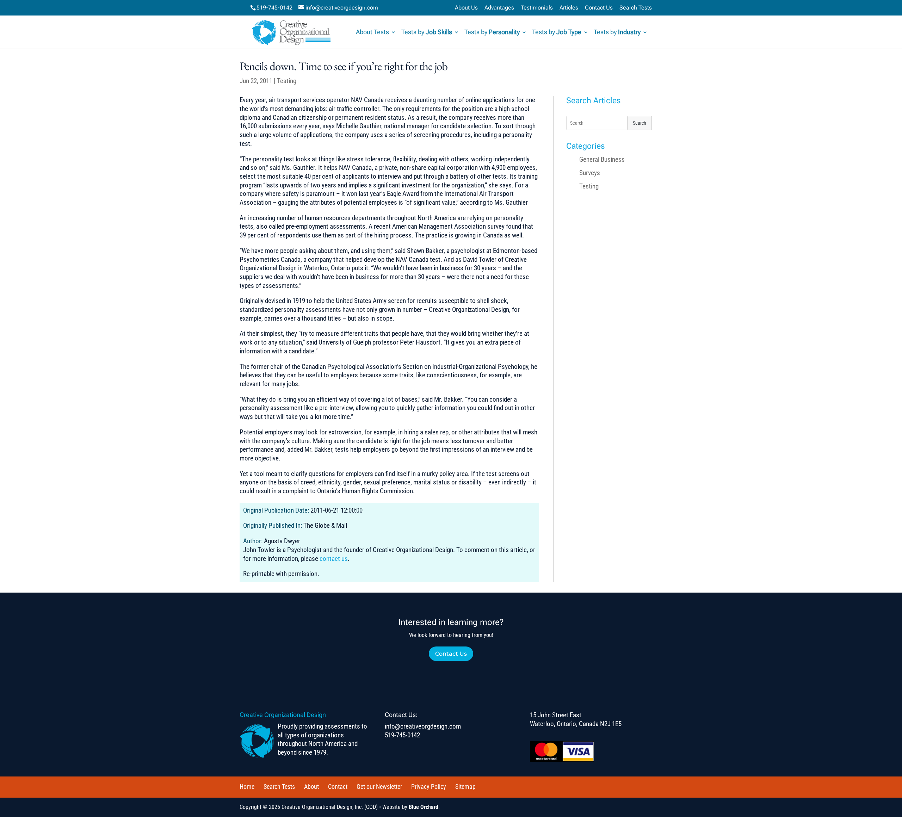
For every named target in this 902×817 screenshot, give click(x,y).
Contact (337, 786)
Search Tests (635, 8)
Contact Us (599, 8)
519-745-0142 (274, 7)
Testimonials (537, 8)
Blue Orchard (423, 807)
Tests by (426, 33)
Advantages (499, 8)
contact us (334, 559)
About (311, 786)
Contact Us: (401, 714)
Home (247, 786)
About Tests (372, 33)
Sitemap (465, 786)
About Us (466, 8)
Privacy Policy (428, 786)
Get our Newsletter (379, 786)
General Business (602, 159)
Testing (286, 81)
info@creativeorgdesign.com (423, 726)
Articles (569, 8)
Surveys (589, 173)
